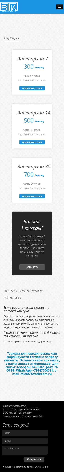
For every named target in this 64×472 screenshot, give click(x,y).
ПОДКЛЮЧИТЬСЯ (32, 88)
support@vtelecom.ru (15, 406)
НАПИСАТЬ (32, 267)
